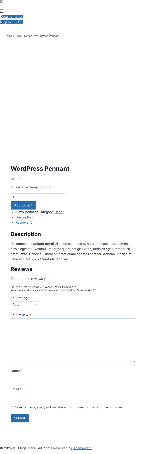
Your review (21, 315)
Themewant (82, 448)
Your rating (20, 298)
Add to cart (23, 205)
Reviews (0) (25, 222)
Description (24, 217)
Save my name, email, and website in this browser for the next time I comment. (69, 407)
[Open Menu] (2, 11)
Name (16, 371)
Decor (59, 212)
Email (16, 389)
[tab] (76, 217)
